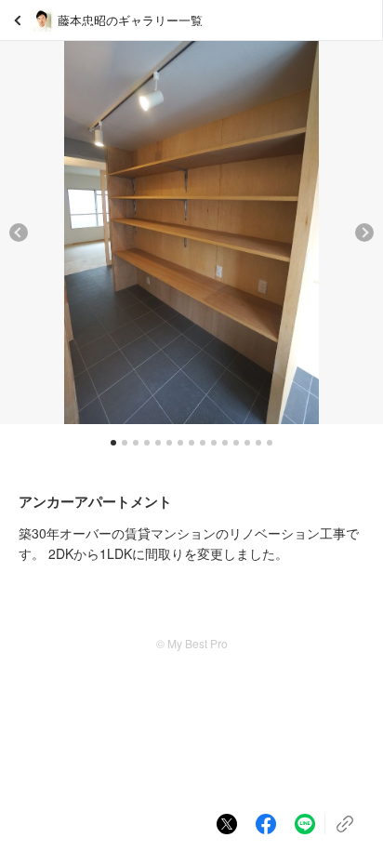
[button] (18, 232)
